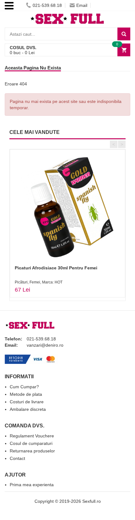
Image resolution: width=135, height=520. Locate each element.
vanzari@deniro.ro (45, 345)
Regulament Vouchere (32, 435)
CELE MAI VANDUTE (34, 132)
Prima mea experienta (32, 484)
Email (81, 5)
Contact (17, 458)
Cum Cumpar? (24, 386)
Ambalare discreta (28, 409)
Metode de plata (26, 394)
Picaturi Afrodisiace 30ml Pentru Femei (56, 267)
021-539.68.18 (47, 5)
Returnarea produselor (32, 450)
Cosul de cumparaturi (31, 443)
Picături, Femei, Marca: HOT (38, 282)
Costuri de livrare (27, 401)
